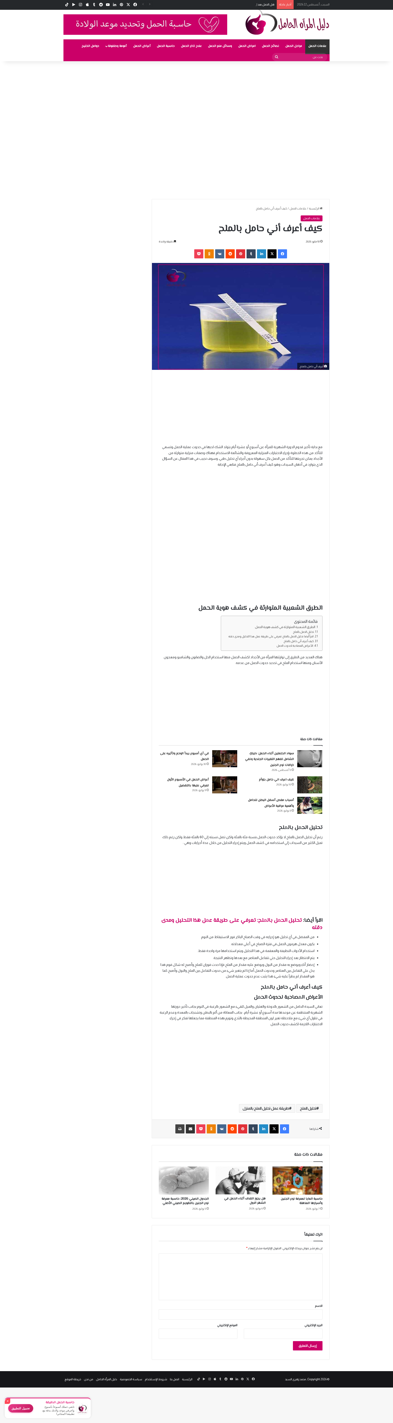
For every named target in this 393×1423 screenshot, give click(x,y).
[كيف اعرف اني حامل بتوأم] (309, 784)
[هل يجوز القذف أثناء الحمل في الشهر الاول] (241, 1180)
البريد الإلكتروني (313, 1325)
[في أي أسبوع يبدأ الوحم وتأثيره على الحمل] (224, 758)
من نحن (88, 1379)
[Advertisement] (256, 95)
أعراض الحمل (142, 46)
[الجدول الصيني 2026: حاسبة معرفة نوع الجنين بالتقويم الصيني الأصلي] (184, 1180)
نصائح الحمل (270, 46)
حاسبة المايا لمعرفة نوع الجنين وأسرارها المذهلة (301, 1201)
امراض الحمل (247, 46)
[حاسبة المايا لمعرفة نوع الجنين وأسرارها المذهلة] (297, 1180)
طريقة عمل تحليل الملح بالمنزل (266, 1108)
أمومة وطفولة (117, 46)
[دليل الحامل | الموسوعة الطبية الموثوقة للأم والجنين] (287, 22)
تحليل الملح (308, 1108)
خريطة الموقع (73, 1379)
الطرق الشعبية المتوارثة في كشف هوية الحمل (285, 627)
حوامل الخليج (90, 46)
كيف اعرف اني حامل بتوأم (276, 779)
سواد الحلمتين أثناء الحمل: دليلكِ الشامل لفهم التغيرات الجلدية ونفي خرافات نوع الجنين (269, 759)
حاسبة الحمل (166, 46)
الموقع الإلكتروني (227, 1325)
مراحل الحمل (293, 46)
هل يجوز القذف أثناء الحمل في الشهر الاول (245, 1201)
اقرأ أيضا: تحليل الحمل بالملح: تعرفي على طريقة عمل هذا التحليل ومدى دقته (271, 636)
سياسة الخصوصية (131, 1379)
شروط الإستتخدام (156, 1379)
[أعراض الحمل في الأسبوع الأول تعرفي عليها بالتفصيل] (224, 784)
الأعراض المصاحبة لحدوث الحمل (295, 645)
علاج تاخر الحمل (191, 46)
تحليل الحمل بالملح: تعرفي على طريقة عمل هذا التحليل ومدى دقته (241, 924)
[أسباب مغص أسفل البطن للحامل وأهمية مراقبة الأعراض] (309, 805)
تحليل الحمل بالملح (303, 631)
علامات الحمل (317, 46)
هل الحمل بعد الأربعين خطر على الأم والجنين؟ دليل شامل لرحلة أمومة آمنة (230, 4)
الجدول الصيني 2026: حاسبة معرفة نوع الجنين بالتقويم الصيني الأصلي (185, 1201)
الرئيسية (314, 208)
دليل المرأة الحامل (106, 1379)
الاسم (318, 1305)
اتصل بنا (174, 1379)
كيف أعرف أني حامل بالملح (299, 641)
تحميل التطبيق (21, 1408)
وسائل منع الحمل (220, 46)
